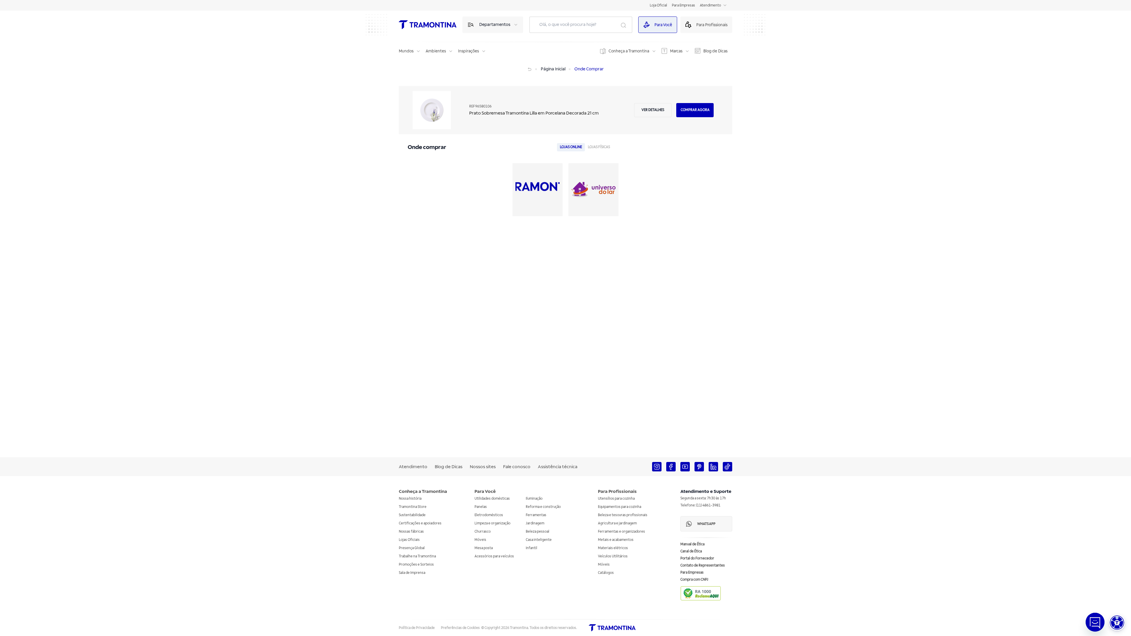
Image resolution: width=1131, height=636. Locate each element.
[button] (1117, 623)
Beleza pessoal (537, 532)
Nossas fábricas (411, 532)
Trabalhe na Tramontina (417, 556)
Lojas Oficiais (409, 540)
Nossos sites (483, 466)
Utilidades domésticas (492, 499)
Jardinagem (535, 523)
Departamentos (494, 24)
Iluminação (534, 499)
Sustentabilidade (412, 515)
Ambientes (436, 51)
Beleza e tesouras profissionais (622, 515)
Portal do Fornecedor (697, 558)
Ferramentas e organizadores (621, 532)
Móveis (480, 540)
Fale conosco (516, 466)
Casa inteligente (539, 540)
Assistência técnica (557, 466)
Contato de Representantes (702, 565)
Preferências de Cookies (460, 628)
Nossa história (410, 499)
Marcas (676, 51)
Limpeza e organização (492, 523)
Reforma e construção (543, 507)
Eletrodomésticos (488, 515)
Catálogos (606, 573)
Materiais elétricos (613, 548)
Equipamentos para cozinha (619, 507)
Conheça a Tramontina (629, 51)
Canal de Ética (691, 551)
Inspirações (468, 51)
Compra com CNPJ (694, 580)
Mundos (406, 51)
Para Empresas (683, 5)
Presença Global (412, 548)
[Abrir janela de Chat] (1095, 622)
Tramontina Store (412, 507)
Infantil (531, 548)
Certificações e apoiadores (420, 523)
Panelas (480, 507)
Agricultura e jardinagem (617, 523)
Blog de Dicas (715, 51)
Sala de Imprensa (412, 573)
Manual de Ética (692, 544)
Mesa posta (483, 548)
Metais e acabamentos (616, 540)
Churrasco (482, 532)
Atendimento (710, 5)
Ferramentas (536, 515)
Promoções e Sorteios (416, 565)
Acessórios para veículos (494, 556)
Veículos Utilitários (613, 556)
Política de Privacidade (417, 628)
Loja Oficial (658, 5)
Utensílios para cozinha (616, 499)
